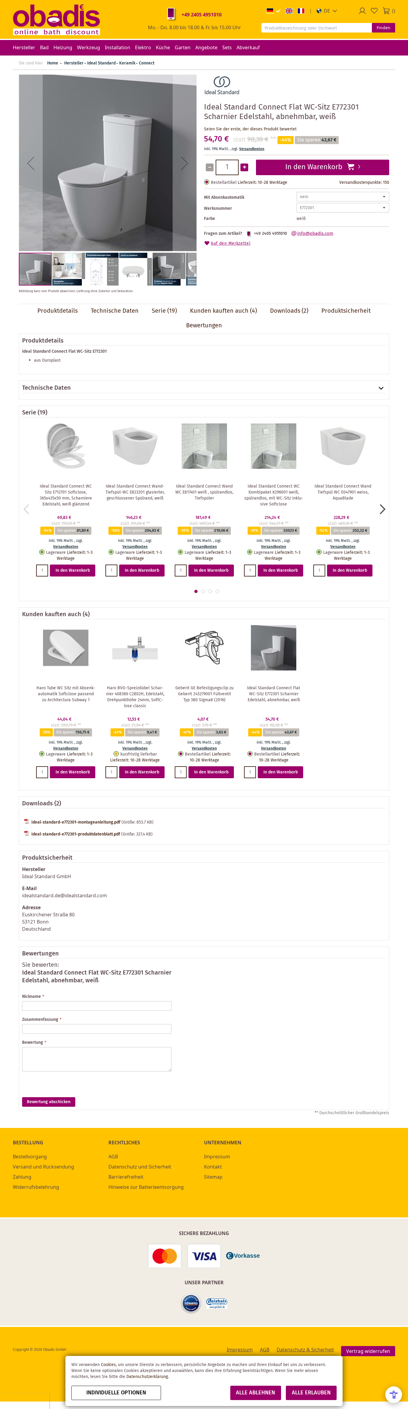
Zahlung (22, 1177)
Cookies (108, 1365)
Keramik (127, 63)
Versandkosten (251, 149)
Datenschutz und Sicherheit (139, 1166)
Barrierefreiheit (125, 1177)
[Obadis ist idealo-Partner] (191, 1303)
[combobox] (316, 28)
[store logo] (56, 19)
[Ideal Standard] (222, 95)
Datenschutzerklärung (147, 1376)
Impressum (217, 1156)
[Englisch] (289, 11)
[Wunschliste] (374, 10)
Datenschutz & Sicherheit (305, 1349)
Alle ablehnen (255, 1393)
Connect (146, 63)
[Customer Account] (362, 10)
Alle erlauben (311, 1393)
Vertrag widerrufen (368, 1351)
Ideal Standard (101, 63)
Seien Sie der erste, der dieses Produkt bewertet (250, 129)
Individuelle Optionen (116, 1393)
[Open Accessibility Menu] (393, 1394)
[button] (327, 10)
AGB (113, 1156)
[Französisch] (301, 11)
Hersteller (74, 63)
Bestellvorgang (30, 1156)
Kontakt (213, 1166)
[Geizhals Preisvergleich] (216, 1303)
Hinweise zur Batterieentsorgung (146, 1187)
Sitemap (213, 1177)
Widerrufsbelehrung (36, 1187)
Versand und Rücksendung (43, 1166)
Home (52, 63)
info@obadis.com (315, 233)
